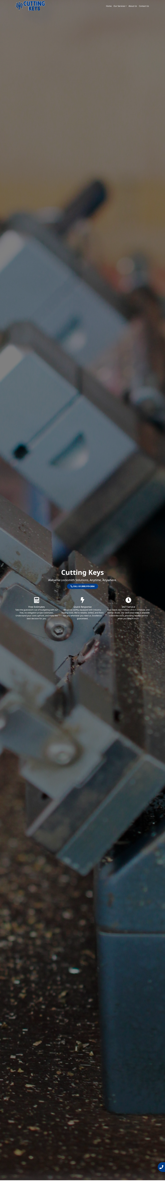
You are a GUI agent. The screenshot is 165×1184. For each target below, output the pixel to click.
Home (109, 6)
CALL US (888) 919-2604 (83, 586)
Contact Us (144, 6)
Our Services (119, 6)
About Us (133, 6)
